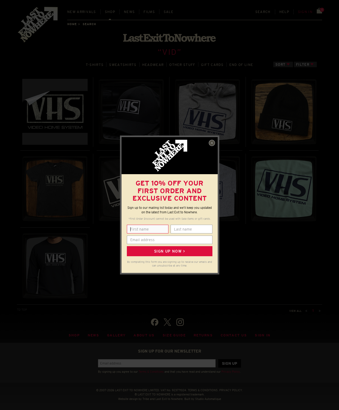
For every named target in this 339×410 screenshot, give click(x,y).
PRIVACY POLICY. (231, 390)
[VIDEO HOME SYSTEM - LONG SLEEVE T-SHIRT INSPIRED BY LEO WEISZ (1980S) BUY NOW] (55, 266)
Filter (302, 64)
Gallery (116, 335)
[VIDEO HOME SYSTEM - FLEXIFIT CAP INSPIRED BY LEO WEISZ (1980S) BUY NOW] (131, 112)
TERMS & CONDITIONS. (203, 390)
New (81, 12)
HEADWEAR (153, 64)
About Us (144, 335)
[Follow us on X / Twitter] (167, 322)
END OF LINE (241, 64)
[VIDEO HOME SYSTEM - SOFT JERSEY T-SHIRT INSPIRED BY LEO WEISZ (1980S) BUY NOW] (284, 189)
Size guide (174, 335)
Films (149, 12)
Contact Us (234, 335)
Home (72, 24)
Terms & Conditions (151, 371)
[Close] (212, 143)
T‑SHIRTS (95, 64)
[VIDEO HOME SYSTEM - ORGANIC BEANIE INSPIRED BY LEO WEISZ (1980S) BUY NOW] (284, 112)
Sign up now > (169, 251)
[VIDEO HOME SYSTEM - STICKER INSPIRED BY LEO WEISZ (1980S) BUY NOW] (55, 112)
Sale (168, 12)
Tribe (145, 398)
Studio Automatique (208, 398)
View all (295, 310)
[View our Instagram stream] (180, 322)
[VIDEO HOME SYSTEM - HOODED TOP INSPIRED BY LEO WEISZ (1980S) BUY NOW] (207, 112)
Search (263, 12)
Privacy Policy (230, 371)
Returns (203, 335)
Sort (280, 64)
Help (284, 12)
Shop (110, 12)
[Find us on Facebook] (154, 322)
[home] (38, 26)
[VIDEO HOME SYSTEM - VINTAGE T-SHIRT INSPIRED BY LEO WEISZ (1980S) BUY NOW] (55, 189)
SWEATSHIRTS (122, 64)
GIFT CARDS (212, 64)
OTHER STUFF (182, 64)
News (129, 12)
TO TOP (22, 309)
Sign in (305, 12)
